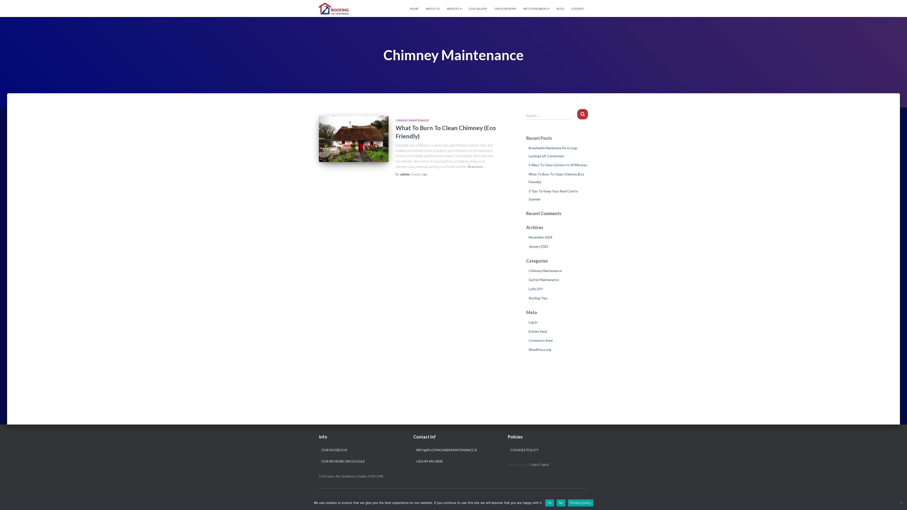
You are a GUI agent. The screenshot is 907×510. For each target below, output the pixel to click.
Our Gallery (478, 8)
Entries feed (538, 331)
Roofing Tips (538, 298)
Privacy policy (580, 503)
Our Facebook (334, 450)
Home (414, 8)
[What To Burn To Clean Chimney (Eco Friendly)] (354, 139)
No (561, 503)
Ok (550, 503)
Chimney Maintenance (412, 120)
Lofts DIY (536, 289)
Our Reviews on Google (343, 461)
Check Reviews (505, 8)
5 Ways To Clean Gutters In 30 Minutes (558, 165)
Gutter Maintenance (544, 280)
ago (419, 174)
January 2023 (538, 246)
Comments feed (540, 340)
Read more (475, 167)
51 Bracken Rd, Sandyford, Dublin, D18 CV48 (351, 476)
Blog (560, 8)
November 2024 (540, 237)
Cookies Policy (524, 450)
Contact (578, 8)
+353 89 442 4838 (429, 461)
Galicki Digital (539, 465)
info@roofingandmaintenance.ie (446, 450)
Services (453, 8)
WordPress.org (540, 350)
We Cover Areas (535, 8)
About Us (433, 8)
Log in (533, 322)
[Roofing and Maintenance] (333, 8)
